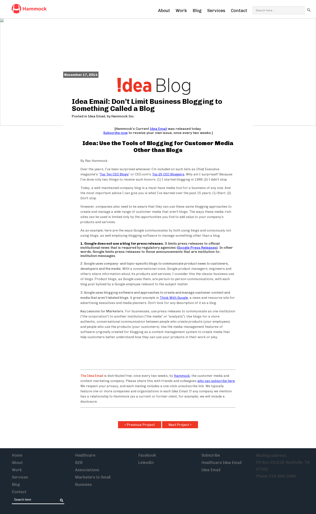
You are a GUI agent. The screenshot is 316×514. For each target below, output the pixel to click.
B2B (79, 462)
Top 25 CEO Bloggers (168, 174)
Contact (239, 10)
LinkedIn (146, 462)
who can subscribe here (216, 381)
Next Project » (180, 425)
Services (216, 10)
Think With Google (174, 298)
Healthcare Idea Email (221, 462)
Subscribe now (115, 133)
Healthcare (85, 455)
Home (17, 455)
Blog (197, 10)
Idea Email (96, 116)
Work (181, 10)
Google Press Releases (197, 247)
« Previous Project (139, 425)
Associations (87, 470)
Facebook (147, 455)
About (164, 10)
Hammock (182, 376)
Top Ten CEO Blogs (114, 174)
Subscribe (210, 455)
